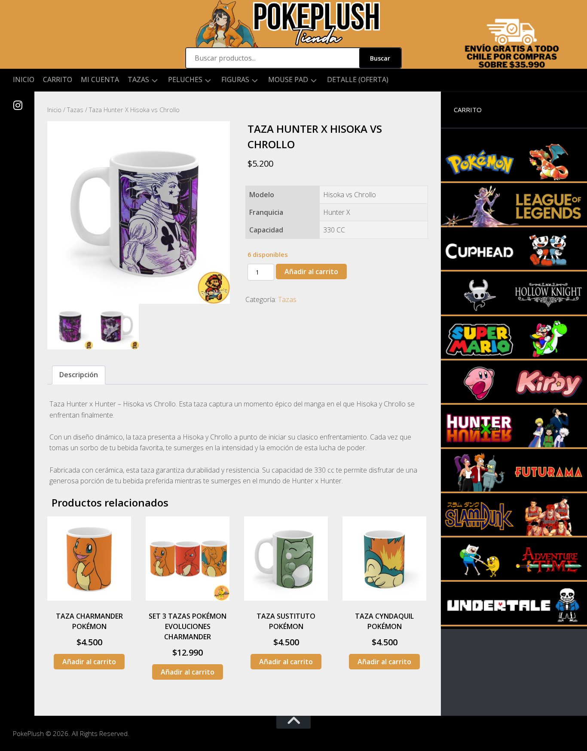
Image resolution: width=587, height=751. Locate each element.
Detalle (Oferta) (357, 79)
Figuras (235, 79)
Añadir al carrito (311, 271)
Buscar (380, 58)
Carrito (57, 79)
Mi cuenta (100, 79)
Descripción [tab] (78, 374)
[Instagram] (17, 105)
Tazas (138, 79)
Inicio (23, 79)
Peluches (185, 79)
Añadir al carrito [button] (89, 661)
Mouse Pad (288, 79)
